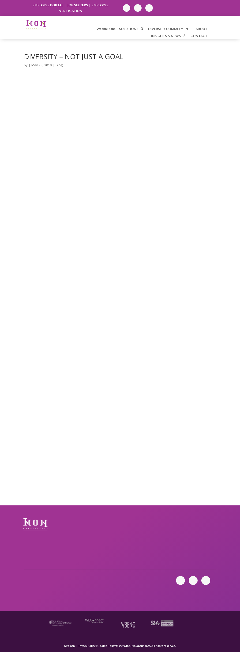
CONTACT (199, 36)
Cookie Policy (106, 646)
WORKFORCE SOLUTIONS (117, 29)
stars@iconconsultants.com (144, 585)
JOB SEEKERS (77, 5)
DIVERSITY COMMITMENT (169, 29)
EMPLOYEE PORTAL (48, 5)
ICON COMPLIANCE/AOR (145, 549)
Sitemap (69, 646)
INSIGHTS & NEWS (166, 36)
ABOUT (201, 29)
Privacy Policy (86, 646)
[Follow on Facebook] (138, 8)
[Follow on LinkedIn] (126, 8)
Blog (59, 65)
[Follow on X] (149, 8)
